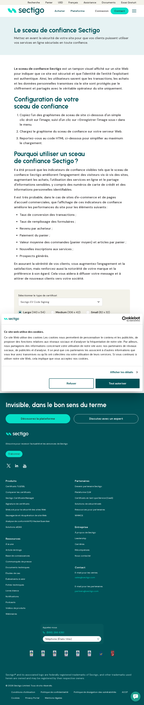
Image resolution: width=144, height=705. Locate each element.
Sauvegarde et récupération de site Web (26, 515)
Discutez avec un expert (106, 418)
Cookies (15, 698)
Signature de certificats (18, 503)
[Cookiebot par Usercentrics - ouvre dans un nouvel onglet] (124, 319)
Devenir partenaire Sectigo (88, 486)
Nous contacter (83, 555)
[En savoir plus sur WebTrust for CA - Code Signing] (89, 653)
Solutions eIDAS (14, 527)
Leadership (80, 538)
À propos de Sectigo (85, 532)
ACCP (125, 692)
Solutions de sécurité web (88, 503)
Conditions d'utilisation (23, 692)
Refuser (71, 383)
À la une (10, 544)
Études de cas (13, 573)
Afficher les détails (121, 372)
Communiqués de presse (18, 561)
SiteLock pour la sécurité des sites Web (26, 509)
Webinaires (11, 614)
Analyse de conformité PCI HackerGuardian (28, 521)
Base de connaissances (18, 555)
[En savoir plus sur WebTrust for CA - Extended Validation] (54, 653)
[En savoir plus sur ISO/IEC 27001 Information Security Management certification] (112, 653)
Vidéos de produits (15, 608)
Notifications (12, 596)
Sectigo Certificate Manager (20, 498)
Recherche (34, 2)
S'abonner (14, 453)
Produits (11, 481)
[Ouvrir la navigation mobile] (134, 10)
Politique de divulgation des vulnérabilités (95, 692)
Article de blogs (14, 550)
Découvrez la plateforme (38, 418)
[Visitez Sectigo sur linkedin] (17, 466)
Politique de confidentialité (54, 692)
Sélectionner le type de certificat (37, 295)
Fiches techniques (15, 584)
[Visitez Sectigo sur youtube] (25, 466)
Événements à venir (15, 579)
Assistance (90, 2)
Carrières (79, 544)
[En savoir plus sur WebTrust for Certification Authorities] (43, 653)
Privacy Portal (32, 698)
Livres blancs (12, 590)
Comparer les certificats (18, 492)
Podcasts (10, 602)
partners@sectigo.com (87, 591)
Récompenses (82, 550)
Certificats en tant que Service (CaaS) (94, 498)
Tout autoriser (117, 383)
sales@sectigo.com (85, 577)
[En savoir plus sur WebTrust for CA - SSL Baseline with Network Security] (77, 653)
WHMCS (79, 515)
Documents (109, 2)
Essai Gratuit (128, 2)
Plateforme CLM (83, 492)
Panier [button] (49, 2)
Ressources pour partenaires (90, 509)
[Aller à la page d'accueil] (26, 11)
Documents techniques (18, 567)
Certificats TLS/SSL (15, 486)
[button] (135, 696)
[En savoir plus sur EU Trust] (101, 653)
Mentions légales (53, 698)
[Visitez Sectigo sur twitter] (9, 466)
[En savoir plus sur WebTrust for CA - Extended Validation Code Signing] (66, 653)
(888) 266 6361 (55, 632)
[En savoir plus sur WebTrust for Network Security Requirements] (31, 653)
